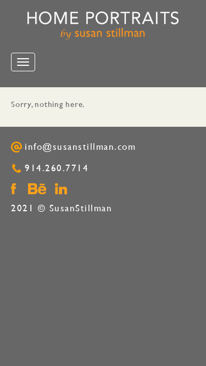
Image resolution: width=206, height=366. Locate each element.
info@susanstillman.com (80, 147)
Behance (37, 188)
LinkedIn (61, 188)
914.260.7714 (56, 168)
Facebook (13, 188)
